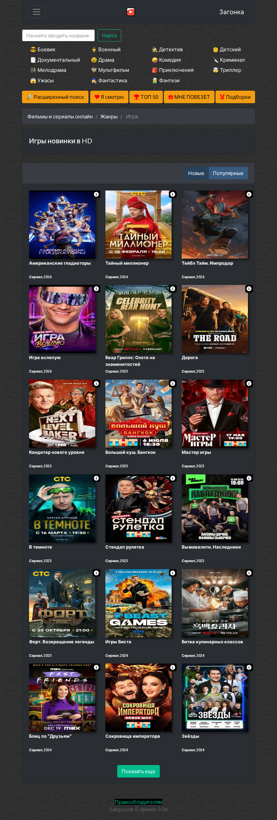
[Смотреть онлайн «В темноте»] (62, 507)
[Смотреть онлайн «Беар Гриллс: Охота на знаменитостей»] (138, 318)
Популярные (228, 173)
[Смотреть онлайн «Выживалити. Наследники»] (215, 507)
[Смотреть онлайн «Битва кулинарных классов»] (215, 602)
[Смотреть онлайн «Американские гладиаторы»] (62, 224)
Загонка (231, 12)
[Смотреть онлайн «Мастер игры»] (215, 413)
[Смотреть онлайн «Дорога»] (215, 318)
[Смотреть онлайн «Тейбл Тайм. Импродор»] (215, 224)
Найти (109, 35)
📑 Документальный (51, 60)
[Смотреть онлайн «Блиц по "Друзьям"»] (62, 697)
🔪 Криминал (228, 60)
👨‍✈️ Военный (106, 49)
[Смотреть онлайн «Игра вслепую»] (62, 318)
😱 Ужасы (42, 80)
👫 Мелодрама (48, 70)
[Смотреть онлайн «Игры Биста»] (138, 602)
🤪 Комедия (166, 60)
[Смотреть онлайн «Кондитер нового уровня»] (62, 413)
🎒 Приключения (173, 70)
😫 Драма (102, 60)
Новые (196, 173)
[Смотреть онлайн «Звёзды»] (215, 697)
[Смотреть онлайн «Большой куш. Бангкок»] (138, 413)
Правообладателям (138, 802)
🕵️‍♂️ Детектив (167, 49)
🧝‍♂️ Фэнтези (166, 80)
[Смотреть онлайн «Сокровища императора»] (138, 697)
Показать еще (138, 771)
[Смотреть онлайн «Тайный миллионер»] (138, 224)
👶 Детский (226, 49)
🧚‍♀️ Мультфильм (110, 70)
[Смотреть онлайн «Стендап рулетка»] (138, 507)
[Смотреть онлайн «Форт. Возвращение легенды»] (62, 602)
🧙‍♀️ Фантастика (109, 80)
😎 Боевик (42, 49)
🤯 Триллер (226, 70)
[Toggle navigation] (36, 11)
